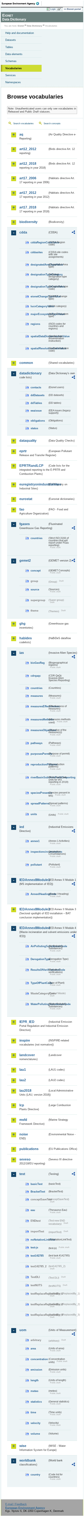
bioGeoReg (38, 662)
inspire (24, 1040)
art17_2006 (27, 178)
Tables (9, 47)
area (33, 1348)
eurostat (25, 499)
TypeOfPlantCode (39, 982)
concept (36, 570)
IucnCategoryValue (39, 306)
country (35, 1474)
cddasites (37, 252)
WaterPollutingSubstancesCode (39, 1004)
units (34, 814)
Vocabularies (13, 68)
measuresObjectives (39, 730)
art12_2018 (27, 163)
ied (21, 827)
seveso (25, 1159)
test (22, 1174)
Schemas (11, 61)
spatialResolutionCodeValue (39, 348)
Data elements (13, 54)
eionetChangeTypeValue (39, 296)
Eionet (21, 26)
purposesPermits (39, 753)
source (35, 589)
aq (21, 134)
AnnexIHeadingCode (39, 894)
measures (37, 695)
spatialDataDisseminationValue (39, 336)
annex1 (35, 841)
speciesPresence (39, 792)
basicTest (36, 1184)
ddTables (36, 403)
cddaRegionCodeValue (39, 242)
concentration (39, 1359)
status (34, 428)
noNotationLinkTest (39, 1239)
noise (23, 1134)
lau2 (22, 1080)
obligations (38, 420)
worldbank (27, 1460)
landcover (27, 1055)
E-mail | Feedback (16, 1504)
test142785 (37, 1255)
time (33, 1412)
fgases (24, 524)
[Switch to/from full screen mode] (60, 9)
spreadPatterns (39, 803)
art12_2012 (27, 149)
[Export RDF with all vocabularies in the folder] (73, 232)
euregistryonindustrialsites (33, 484)
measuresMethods (39, 719)
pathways (36, 743)
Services (10, 75)
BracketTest (38, 1191)
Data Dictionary (34, 26)
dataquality (27, 440)
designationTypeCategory (39, 274)
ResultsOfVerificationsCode (39, 969)
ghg (22, 623)
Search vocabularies (23, 123)
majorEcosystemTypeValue (39, 314)
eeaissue (36, 410)
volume (35, 1433)
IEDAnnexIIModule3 (33, 909)
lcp (21, 1105)
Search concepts (52, 123)
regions (35, 323)
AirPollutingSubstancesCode (39, 946)
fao (21, 509)
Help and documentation (19, 33)
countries (36, 538)
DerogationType (39, 959)
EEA (22, 3)
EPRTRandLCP (31, 465)
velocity (35, 1423)
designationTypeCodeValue (39, 286)
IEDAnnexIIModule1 (33, 880)
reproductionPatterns (39, 764)
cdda (23, 232)
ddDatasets (37, 395)
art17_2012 (27, 192)
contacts (36, 387)
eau (33, 1210)
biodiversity (28, 222)
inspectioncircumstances (39, 851)
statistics (36, 1401)
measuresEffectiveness (39, 706)
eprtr (23, 451)
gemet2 (25, 560)
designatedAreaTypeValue (39, 264)
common (26, 363)
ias (21, 652)
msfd (23, 1119)
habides (25, 638)
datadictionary (30, 373)
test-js (34, 1247)
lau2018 (25, 1090)
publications (29, 1149)
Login (53, 9)
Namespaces (13, 82)
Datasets (10, 39)
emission (36, 1369)
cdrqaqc (36, 675)
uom (22, 1330)
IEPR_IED (26, 1022)
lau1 (22, 1069)
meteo (34, 1391)
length (35, 1380)
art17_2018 (27, 207)
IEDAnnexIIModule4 (33, 928)
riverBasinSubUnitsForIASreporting (39, 777)
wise (22, 1446)
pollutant (36, 864)
